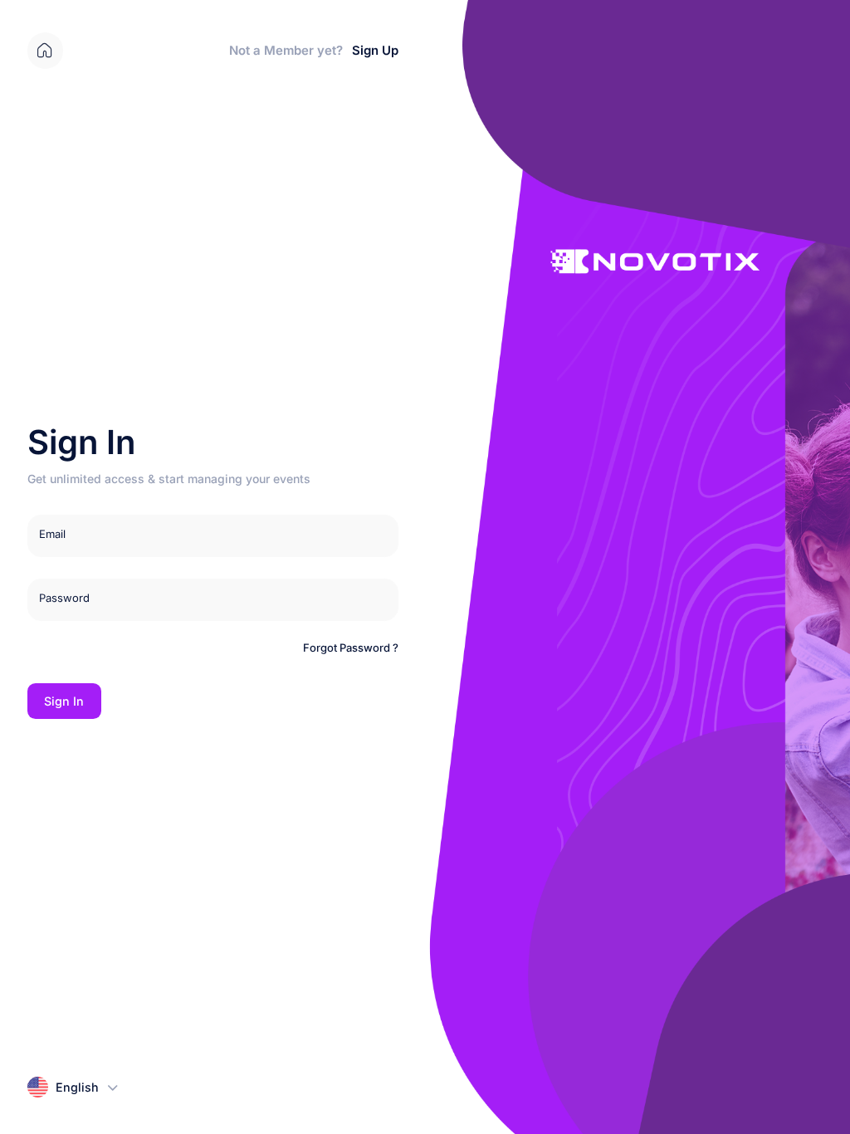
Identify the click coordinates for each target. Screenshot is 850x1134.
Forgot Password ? (350, 647)
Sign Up (375, 50)
